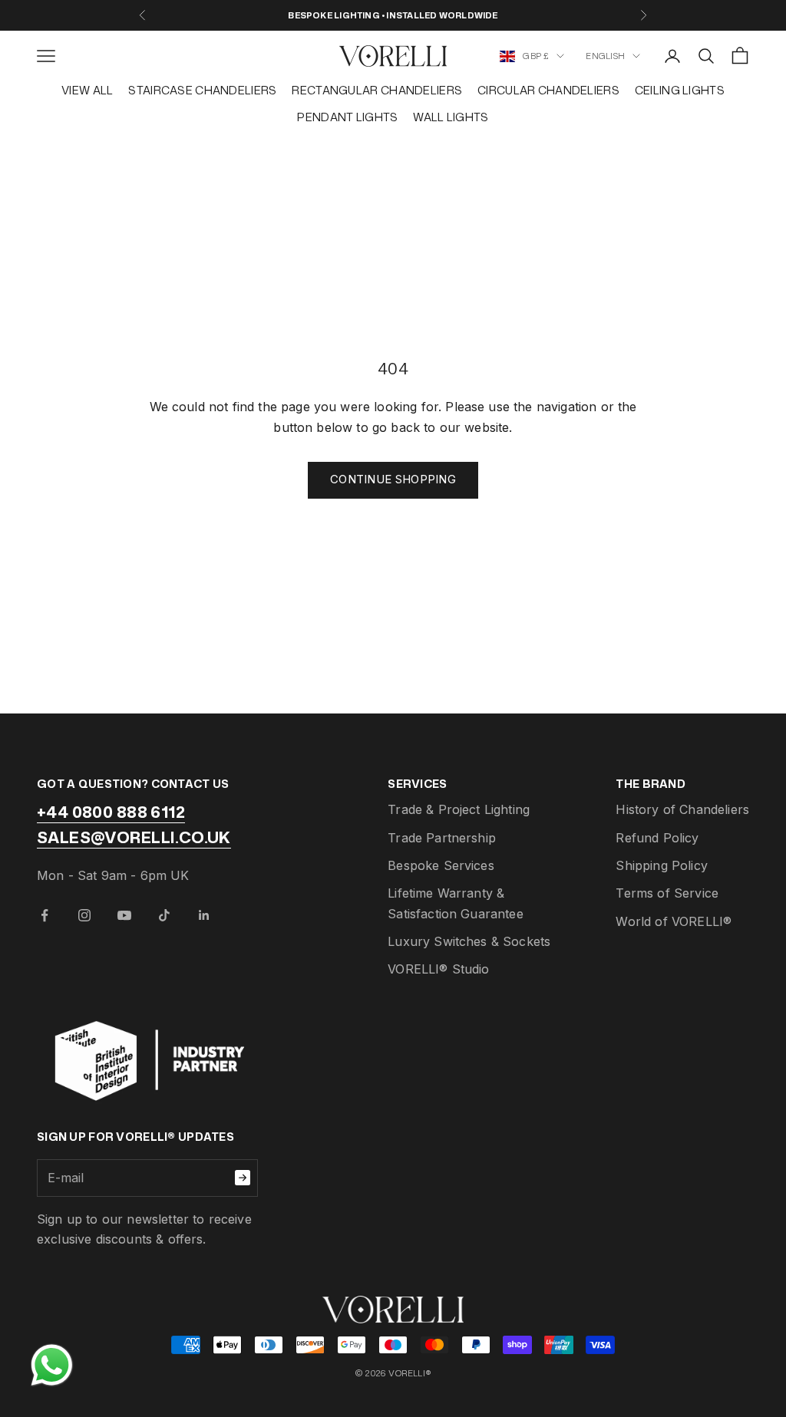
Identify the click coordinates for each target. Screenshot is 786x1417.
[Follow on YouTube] (124, 915)
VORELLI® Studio (438, 969)
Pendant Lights (347, 117)
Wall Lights (450, 117)
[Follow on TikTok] (164, 915)
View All (87, 90)
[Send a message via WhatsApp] (52, 1365)
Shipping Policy (661, 865)
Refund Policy (657, 837)
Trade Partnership (442, 837)
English (605, 56)
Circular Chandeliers (548, 90)
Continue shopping (393, 479)
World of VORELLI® (674, 921)
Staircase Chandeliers (202, 90)
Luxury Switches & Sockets (469, 941)
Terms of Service (667, 893)
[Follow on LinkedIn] (204, 915)
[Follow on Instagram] (84, 915)
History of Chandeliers (682, 809)
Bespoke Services (441, 865)
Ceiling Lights (680, 90)
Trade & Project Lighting (459, 809)
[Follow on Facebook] (44, 915)
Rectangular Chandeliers (377, 90)
